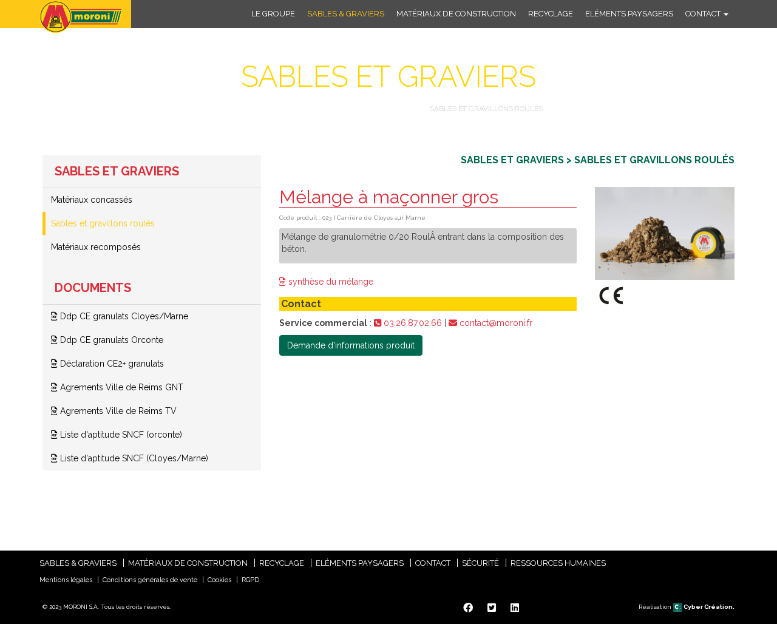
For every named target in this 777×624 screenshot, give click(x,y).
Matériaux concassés (91, 200)
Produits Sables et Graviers (355, 108)
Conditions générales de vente (150, 580)
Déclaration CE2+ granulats (111, 363)
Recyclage (550, 13)
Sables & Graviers (345, 13)
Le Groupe (273, 13)
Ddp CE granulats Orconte (110, 340)
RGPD (250, 580)
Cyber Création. (708, 606)
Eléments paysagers (629, 13)
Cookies (219, 580)
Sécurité (480, 563)
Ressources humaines (558, 563)
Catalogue (257, 108)
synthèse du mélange (329, 282)
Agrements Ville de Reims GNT (120, 387)
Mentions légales (65, 580)
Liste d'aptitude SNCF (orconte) (120, 434)
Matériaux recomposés (96, 247)
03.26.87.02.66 (411, 323)
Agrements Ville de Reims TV (117, 411)
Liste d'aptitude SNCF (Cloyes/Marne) (133, 458)
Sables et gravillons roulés (103, 223)
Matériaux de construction (456, 13)
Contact (703, 13)
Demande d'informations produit (351, 345)
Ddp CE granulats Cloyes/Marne (123, 316)
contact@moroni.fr (494, 323)
